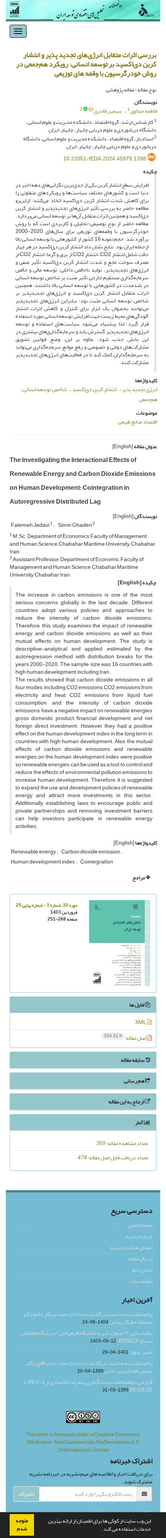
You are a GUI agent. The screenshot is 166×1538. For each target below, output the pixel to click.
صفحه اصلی (140, 1225)
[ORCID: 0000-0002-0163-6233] (85, 109)
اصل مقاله (125, 1038)
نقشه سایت (140, 1281)
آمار (139, 1122)
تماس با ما (142, 1270)
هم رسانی (134, 1081)
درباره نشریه (138, 1236)
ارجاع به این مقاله (126, 1101)
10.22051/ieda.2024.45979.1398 (104, 158)
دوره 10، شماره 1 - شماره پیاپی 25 (46, 905)
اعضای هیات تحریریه (131, 1247)
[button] (100, 1530)
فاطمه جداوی (143, 111)
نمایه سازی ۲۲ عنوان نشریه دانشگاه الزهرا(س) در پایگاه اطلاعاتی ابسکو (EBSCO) (86, 1337)
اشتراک (26, 1494)
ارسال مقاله (140, 1258)
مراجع (139, 877)
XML (141, 1022)
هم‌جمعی (148, 399)
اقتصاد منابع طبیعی (137, 422)
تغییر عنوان (140, 1352)
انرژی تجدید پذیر (139, 389)
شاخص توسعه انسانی (45, 389)
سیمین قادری (108, 111)
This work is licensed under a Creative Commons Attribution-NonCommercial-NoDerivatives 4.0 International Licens (83, 1442)
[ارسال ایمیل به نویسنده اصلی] (91, 109)
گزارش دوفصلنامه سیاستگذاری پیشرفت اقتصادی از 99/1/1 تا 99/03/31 (88, 1386)
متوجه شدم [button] (22, 1524)
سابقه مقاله (133, 1060)
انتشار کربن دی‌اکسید (94, 389)
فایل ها (137, 1005)
